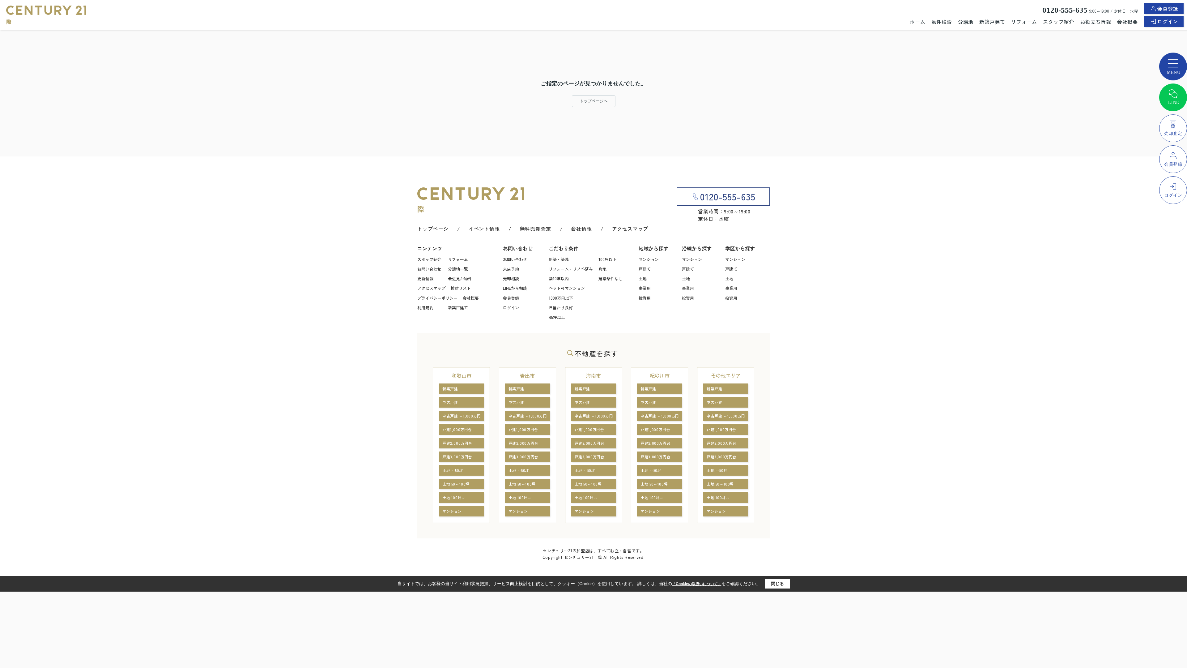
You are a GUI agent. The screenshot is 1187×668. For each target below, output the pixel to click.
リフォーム (1024, 21)
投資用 (645, 298)
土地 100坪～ (454, 497)
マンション (649, 259)
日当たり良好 (561, 307)
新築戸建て (992, 21)
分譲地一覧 (458, 269)
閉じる (777, 583)
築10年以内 (559, 278)
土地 (643, 278)
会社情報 (581, 228)
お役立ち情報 (1095, 21)
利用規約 (425, 307)
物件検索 (941, 21)
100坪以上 (607, 259)
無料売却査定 (535, 228)
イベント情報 (484, 228)
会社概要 (1127, 21)
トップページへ (594, 101)
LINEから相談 (515, 288)
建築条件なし (610, 278)
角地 (602, 269)
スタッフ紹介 (1058, 21)
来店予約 (511, 269)
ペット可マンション (567, 288)
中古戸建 (450, 402)
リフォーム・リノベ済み (571, 269)
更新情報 (425, 278)
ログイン (1167, 21)
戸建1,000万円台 (457, 429)
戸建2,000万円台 (457, 443)
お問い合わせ (429, 269)
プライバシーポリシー (437, 298)
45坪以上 (557, 317)
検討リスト (461, 288)
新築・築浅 (559, 259)
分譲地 (965, 21)
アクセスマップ (630, 228)
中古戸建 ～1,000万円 (461, 415)
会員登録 (1167, 8)
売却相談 (511, 278)
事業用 (645, 288)
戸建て (645, 269)
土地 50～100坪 (456, 483)
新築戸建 (450, 388)
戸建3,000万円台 (457, 456)
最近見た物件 (460, 278)
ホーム (917, 21)
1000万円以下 (561, 298)
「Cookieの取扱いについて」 (696, 584)
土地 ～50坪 (452, 470)
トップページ (433, 228)
